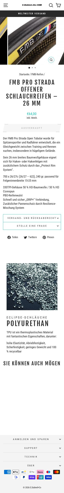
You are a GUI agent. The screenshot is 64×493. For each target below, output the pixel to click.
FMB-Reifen (37, 74)
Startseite (24, 74)
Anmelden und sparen (31, 439)
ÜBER (31, 465)
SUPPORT (31, 448)
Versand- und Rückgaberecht (32, 218)
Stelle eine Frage (32, 226)
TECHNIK (31, 456)
